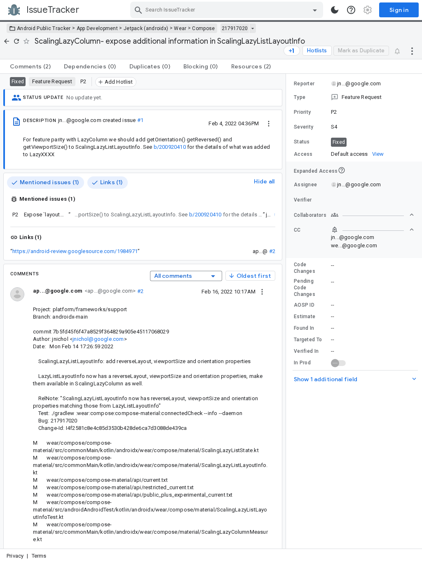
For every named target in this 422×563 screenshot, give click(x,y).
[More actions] (412, 50)
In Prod (302, 363)
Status (302, 142)
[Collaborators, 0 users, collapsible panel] (372, 214)
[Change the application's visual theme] (334, 10)
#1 (140, 120)
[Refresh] (16, 41)
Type (299, 97)
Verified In (306, 351)
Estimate (304, 316)
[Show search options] (315, 10)
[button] (354, 97)
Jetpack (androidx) (146, 28)
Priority (302, 112)
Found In (304, 328)
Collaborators (310, 215)
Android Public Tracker (44, 28)
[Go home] (7, 41)
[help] (351, 10)
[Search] (138, 10)
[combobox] (227, 10)
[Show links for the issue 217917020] (252, 28)
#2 (272, 251)
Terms (39, 556)
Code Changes (304, 268)
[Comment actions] (262, 291)
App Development (97, 28)
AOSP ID (304, 305)
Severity (303, 127)
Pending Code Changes (304, 287)
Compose (203, 28)
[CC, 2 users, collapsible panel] (372, 229)
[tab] (30, 66)
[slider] (287, 311)
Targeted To (308, 339)
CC (297, 230)
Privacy (15, 556)
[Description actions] (268, 123)
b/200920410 (170, 147)
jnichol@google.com (98, 339)
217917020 (235, 28)
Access (303, 154)
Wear (180, 28)
